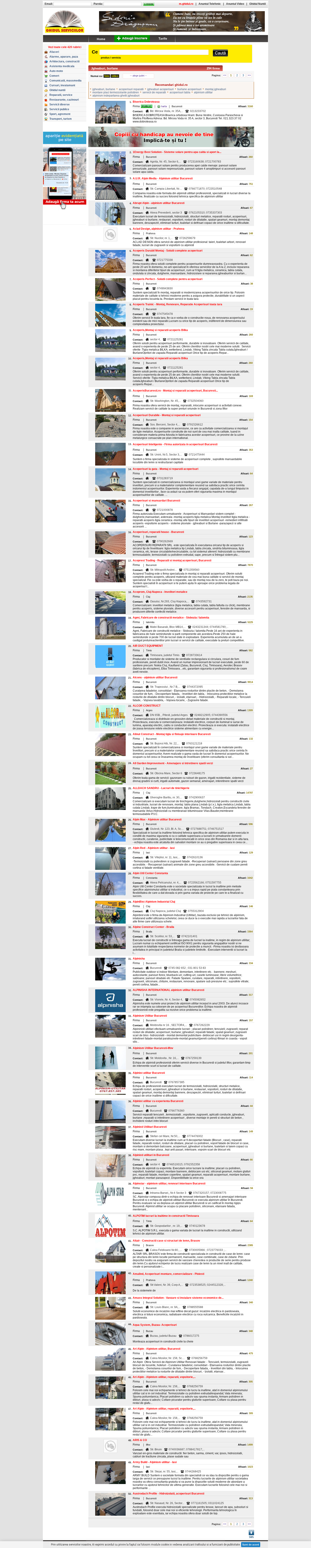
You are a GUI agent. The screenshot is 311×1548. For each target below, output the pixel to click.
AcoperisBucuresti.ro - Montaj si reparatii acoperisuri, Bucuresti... (175, 390)
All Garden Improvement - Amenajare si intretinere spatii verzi (173, 763)
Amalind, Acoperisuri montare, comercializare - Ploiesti (168, 1274)
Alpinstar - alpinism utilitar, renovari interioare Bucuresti (169, 1183)
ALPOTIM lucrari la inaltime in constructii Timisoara (166, 1215)
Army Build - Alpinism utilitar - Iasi (155, 1462)
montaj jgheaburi (215, 89)
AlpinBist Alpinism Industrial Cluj (154, 901)
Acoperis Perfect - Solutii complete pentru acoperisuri (167, 279)
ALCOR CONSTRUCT (147, 705)
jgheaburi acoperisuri (160, 89)
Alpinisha (139, 958)
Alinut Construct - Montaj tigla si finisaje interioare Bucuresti (172, 734)
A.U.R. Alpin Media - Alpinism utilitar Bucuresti (163, 178)
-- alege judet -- (138, 75)
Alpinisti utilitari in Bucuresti (151, 1155)
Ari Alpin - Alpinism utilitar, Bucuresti (156, 1348)
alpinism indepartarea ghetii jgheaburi (116, 95)
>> (249, 75)
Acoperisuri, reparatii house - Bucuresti (158, 532)
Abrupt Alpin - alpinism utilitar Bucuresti (158, 203)
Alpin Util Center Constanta (150, 873)
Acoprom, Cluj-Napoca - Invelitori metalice (160, 591)
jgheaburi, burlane (103, 89)
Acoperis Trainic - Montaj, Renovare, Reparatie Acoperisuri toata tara (177, 304)
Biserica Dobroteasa (146, 101)
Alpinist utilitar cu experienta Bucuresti (158, 1101)
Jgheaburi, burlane (104, 68)
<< (224, 75)
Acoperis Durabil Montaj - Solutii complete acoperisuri (167, 250)
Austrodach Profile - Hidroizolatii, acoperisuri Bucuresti (168, 1493)
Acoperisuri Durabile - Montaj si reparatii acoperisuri (167, 415)
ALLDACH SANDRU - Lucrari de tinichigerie (161, 788)
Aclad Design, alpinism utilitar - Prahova (158, 228)
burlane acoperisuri (189, 89)
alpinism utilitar (203, 92)
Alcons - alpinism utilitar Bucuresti (155, 677)
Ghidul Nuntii (257, 3)
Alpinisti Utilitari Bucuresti (150, 1126)
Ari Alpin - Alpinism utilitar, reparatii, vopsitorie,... (164, 1377)
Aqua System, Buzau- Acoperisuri (155, 1324)
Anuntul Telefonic (210, 3)
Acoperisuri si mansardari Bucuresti (156, 500)
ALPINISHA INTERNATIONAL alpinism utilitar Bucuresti (168, 990)
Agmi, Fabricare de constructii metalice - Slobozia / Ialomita (171, 617)
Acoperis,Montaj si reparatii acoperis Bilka (160, 330)
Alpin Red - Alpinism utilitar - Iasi (154, 848)
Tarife (162, 38)
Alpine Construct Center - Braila (153, 927)
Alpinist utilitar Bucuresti (149, 1072)
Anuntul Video (235, 3)
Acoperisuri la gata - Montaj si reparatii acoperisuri (165, 469)
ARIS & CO (140, 1440)
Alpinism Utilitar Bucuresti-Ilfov (153, 1048)
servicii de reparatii (154, 92)
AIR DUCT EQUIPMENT (148, 645)
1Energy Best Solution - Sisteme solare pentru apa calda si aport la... (177, 152)
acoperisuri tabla (180, 92)
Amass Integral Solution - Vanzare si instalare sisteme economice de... (178, 1297)
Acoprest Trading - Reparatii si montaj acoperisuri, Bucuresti (172, 560)
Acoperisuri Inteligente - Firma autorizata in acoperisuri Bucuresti (175, 444)
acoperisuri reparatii (131, 89)
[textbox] (154, 52)
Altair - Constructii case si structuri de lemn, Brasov (166, 1240)
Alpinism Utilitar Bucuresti (150, 1015)
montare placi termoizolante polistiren (115, 92)
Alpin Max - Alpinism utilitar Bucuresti (157, 819)
